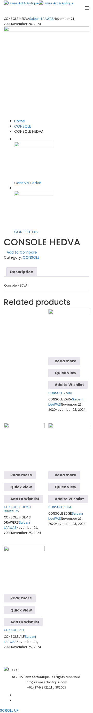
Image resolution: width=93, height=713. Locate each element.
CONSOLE (22, 126)
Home (19, 121)
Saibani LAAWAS (41, 18)
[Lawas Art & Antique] (21, 2)
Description (21, 271)
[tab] (21, 271)
